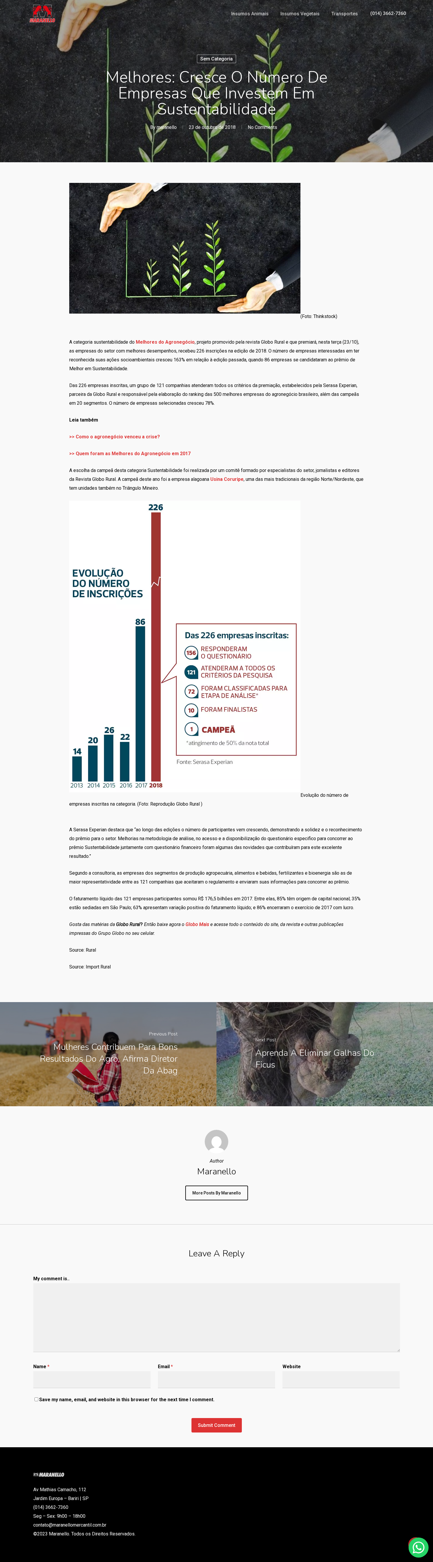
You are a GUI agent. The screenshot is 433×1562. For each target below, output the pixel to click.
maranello (167, 127)
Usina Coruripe (227, 479)
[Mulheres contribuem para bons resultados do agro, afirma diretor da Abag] (108, 1054)
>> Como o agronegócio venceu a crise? (114, 437)
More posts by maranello (216, 1193)
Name (41, 1366)
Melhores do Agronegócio (165, 342)
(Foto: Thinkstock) (318, 316)
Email (165, 1366)
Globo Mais (198, 924)
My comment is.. (51, 1278)
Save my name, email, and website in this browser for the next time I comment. (126, 1399)
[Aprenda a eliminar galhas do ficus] (324, 1054)
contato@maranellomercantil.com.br (69, 1525)
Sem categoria (216, 59)
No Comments (262, 127)
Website (291, 1366)
